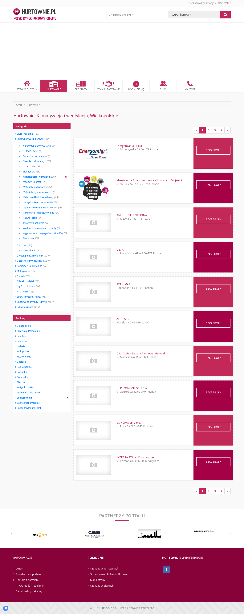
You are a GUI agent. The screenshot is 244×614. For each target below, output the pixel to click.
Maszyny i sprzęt (33, 181)
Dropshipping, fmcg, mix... (33, 255)
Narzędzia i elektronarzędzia (39, 202)
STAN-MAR (123, 284)
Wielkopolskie (24, 397)
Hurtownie (54, 89)
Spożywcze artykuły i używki (35, 301)
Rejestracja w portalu (28, 574)
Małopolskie (23, 351)
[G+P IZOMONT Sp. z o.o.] (93, 395)
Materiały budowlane (36, 187)
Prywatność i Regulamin (29, 585)
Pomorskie (22, 377)
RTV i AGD (25, 291)
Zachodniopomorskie (28, 402)
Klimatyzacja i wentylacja (38, 176)
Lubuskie (21, 341)
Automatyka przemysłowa (37, 146)
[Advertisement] (122, 51)
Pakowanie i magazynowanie (39, 212)
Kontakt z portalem (27, 579)
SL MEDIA (99, 608)
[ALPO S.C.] (93, 326)
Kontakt (190, 89)
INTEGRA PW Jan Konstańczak (135, 457)
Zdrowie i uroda (28, 307)
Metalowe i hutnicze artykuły (39, 197)
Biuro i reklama (27, 133)
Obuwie (23, 276)
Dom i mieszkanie (29, 250)
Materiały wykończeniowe (37, 192)
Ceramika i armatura (35, 156)
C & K (120, 249)
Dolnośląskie (23, 325)
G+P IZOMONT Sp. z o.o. (131, 388)
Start (19, 105)
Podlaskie (21, 372)
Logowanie (224, 3)
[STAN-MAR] (93, 291)
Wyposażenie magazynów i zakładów (43, 233)
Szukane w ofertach (102, 585)
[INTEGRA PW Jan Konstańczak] (93, 464)
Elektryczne (30, 171)
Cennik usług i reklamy (28, 591)
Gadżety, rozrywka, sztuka (33, 260)
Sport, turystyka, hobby (31, 296)
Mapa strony (97, 579)
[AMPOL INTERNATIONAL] (93, 222)
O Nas (163, 89)
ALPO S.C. (122, 319)
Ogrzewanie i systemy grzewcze (41, 207)
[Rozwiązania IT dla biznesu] (39, 535)
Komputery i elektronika (31, 266)
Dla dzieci (24, 245)
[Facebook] (166, 569)
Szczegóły (213, 150)
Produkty (81, 89)
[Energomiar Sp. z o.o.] (93, 153)
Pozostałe (29, 238)
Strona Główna (27, 89)
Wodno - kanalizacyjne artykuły (40, 228)
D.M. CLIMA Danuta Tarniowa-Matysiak (140, 353)
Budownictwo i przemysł (32, 138)
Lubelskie (21, 336)
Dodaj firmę (136, 89)
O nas (19, 568)
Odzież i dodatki (28, 281)
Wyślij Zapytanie (108, 89)
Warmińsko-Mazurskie (28, 392)
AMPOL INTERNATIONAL (132, 215)
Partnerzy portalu (122, 516)
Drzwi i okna (30, 166)
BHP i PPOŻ (30, 151)
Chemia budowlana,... (35, 161)
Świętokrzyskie (24, 387)
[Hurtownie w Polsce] (34, 14)
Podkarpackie (24, 366)
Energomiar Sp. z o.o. (129, 146)
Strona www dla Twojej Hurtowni (109, 574)
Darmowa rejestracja (201, 3)
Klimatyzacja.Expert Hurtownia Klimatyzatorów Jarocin (149, 180)
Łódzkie (20, 346)
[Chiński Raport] (149, 533)
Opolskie (21, 361)
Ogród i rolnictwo (28, 286)
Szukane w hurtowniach (104, 568)
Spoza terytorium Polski (29, 408)
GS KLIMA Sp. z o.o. (128, 422)
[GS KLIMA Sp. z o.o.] (93, 430)
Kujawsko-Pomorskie (28, 331)
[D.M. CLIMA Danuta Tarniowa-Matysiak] (93, 361)
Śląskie (20, 382)
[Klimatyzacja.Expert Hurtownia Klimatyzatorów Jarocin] (93, 188)
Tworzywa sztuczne (34, 223)
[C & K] (93, 257)
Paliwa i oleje (30, 217)
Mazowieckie (23, 356)
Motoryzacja (25, 271)
